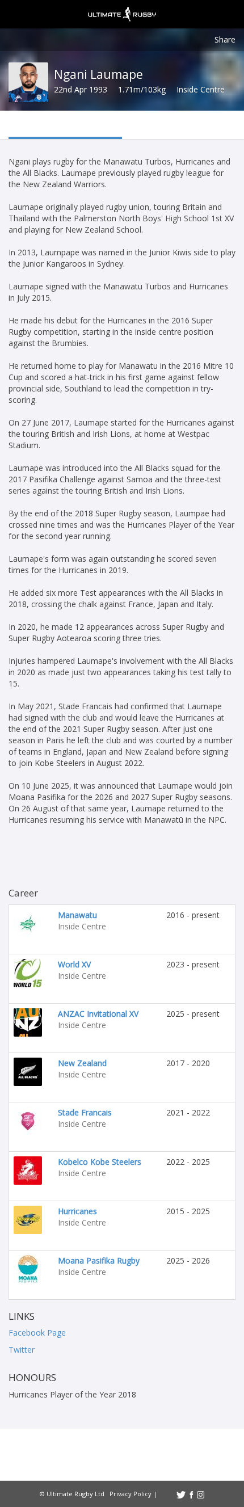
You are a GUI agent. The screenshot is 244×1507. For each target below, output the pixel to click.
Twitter (22, 1349)
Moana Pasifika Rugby (99, 1260)
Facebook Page (37, 1332)
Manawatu (77, 915)
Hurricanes (77, 1211)
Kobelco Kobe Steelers (99, 1161)
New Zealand (82, 1063)
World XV (74, 964)
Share (224, 39)
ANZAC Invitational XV (98, 1013)
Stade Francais (85, 1112)
